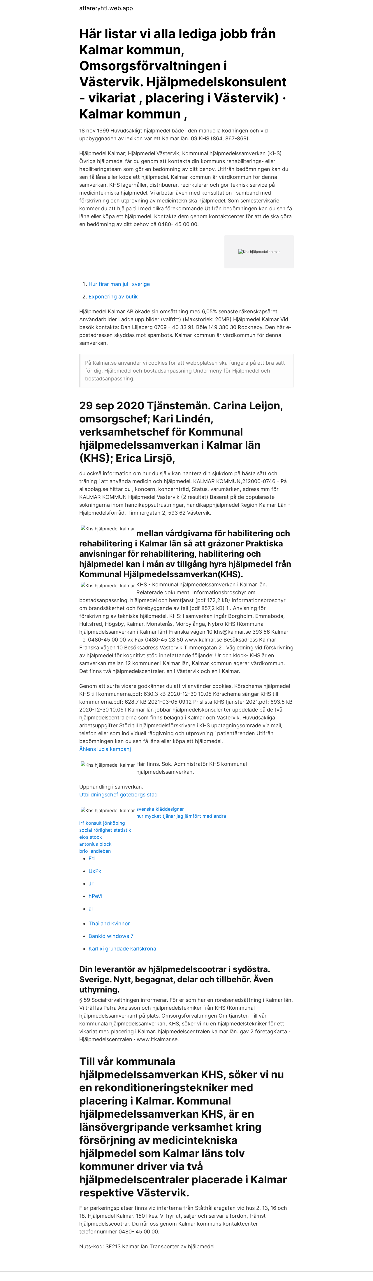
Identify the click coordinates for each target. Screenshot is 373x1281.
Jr (91, 883)
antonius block (95, 844)
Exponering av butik (113, 296)
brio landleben (95, 851)
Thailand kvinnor (109, 923)
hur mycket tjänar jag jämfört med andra (181, 816)
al (91, 909)
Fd (92, 858)
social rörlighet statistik (105, 830)
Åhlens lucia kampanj (105, 749)
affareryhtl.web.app (106, 8)
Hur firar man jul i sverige (119, 284)
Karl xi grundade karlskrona (122, 949)
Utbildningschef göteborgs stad (118, 794)
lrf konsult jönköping (102, 823)
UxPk (95, 871)
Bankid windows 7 (111, 936)
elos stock (90, 837)
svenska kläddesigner (160, 809)
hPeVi (95, 896)
